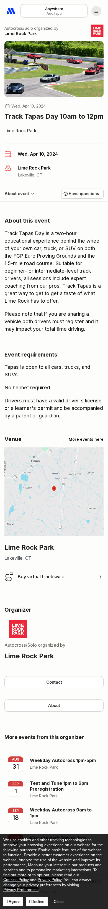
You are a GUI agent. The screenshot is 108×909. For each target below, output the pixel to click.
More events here (86, 439)
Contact (54, 682)
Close (59, 901)
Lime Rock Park (20, 33)
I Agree (13, 901)
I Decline (36, 901)
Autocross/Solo (18, 28)
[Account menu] (96, 11)
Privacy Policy (50, 879)
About (54, 705)
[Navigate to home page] (11, 11)
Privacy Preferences (20, 889)
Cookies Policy (16, 879)
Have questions (84, 193)
